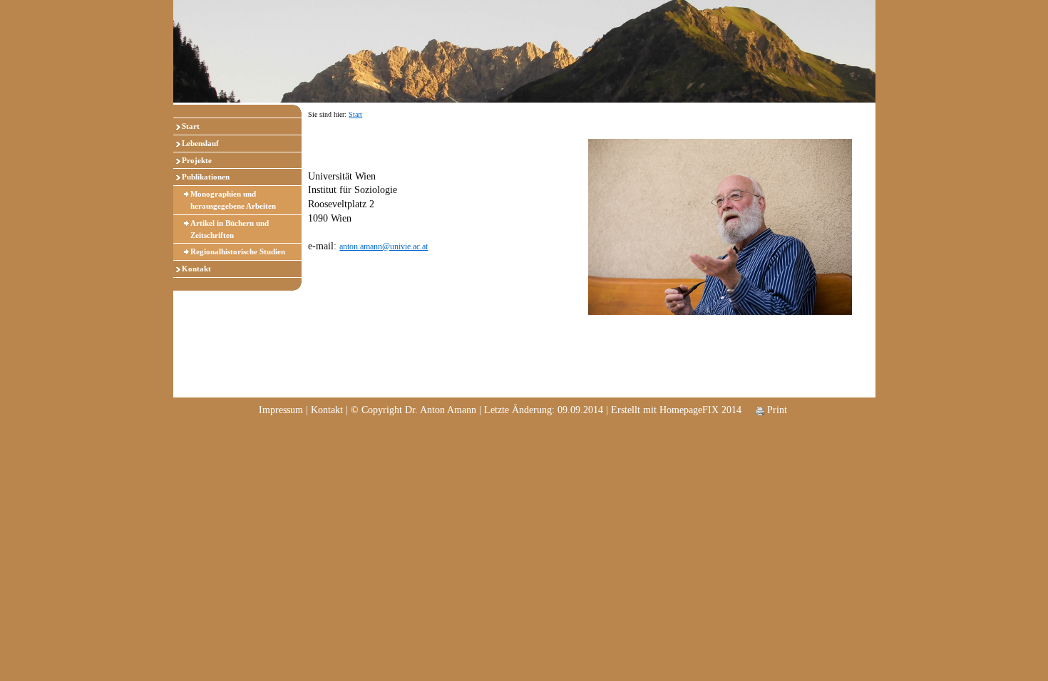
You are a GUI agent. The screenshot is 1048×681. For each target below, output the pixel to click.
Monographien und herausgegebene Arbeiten (233, 199)
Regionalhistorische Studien (237, 251)
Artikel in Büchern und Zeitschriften (229, 229)
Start (191, 126)
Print (775, 410)
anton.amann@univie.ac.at (383, 246)
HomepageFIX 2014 (700, 410)
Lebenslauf (200, 143)
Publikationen (206, 176)
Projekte (197, 160)
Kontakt (196, 268)
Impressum (281, 410)
